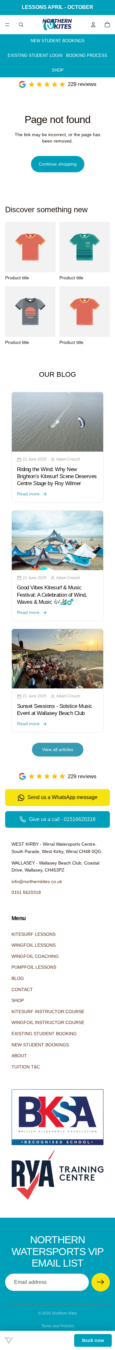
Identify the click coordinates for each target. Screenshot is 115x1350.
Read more (28, 493)
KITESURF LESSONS (34, 934)
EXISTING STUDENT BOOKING (44, 1033)
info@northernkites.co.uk (37, 881)
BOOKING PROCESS (86, 55)
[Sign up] (100, 1282)
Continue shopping (58, 164)
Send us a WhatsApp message (62, 797)
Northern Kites (64, 1313)
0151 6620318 (26, 892)
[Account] (93, 25)
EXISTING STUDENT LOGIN (35, 55)
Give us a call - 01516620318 (62, 819)
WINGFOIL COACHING (35, 956)
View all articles (57, 749)
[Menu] (7, 24)
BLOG (18, 978)
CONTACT (22, 989)
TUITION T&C (26, 1066)
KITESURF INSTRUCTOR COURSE (48, 1011)
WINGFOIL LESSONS (34, 945)
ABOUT (19, 1055)
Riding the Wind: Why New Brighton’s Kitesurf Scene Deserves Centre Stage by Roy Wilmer (57, 476)
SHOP (58, 70)
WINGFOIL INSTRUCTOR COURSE (48, 1022)
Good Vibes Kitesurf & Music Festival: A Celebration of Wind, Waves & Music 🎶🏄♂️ (52, 595)
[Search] (21, 25)
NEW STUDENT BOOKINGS (58, 40)
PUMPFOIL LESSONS (34, 967)
